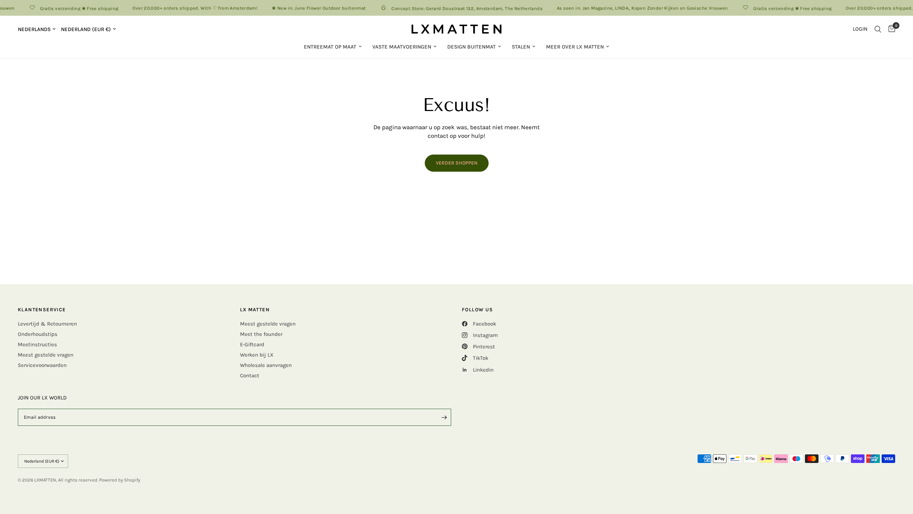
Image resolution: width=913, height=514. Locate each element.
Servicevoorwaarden (42, 365)
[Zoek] (878, 29)
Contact (249, 375)
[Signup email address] (444, 417)
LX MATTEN (255, 309)
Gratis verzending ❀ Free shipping (74, 8)
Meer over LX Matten (575, 47)
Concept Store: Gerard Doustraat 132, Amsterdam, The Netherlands (461, 8)
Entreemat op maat (330, 47)
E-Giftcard (252, 344)
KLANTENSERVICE (42, 309)
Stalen (521, 47)
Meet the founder (261, 334)
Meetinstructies (37, 344)
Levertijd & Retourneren (47, 324)
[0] (890, 29)
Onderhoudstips (37, 334)
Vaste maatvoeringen (401, 47)
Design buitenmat (471, 47)
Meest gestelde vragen (45, 355)
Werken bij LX (257, 355)
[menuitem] (333, 47)
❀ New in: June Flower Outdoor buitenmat (313, 8)
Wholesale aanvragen (266, 365)
